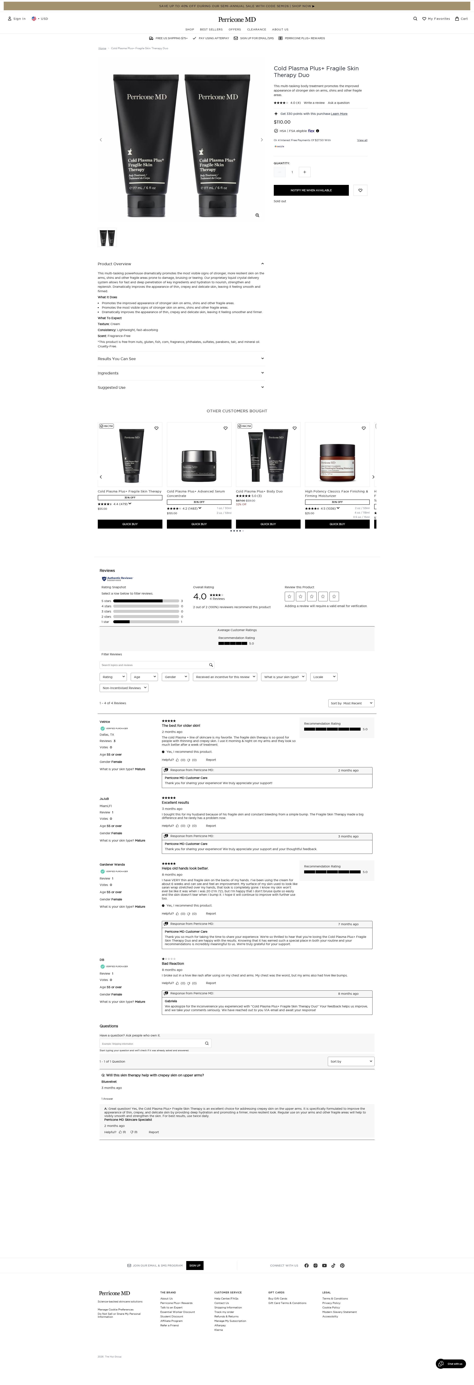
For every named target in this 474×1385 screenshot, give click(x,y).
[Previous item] (101, 477)
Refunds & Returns (226, 1316)
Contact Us (221, 1303)
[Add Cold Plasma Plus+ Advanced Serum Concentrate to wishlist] (225, 428)
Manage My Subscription (230, 1320)
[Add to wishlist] (360, 190)
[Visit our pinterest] (342, 1265)
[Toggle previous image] (101, 140)
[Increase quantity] (305, 172)
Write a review (314, 102)
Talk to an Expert (171, 1307)
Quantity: (282, 163)
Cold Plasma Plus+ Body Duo (259, 491)
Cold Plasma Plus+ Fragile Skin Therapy (129, 491)
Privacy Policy (331, 1303)
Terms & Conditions (335, 1298)
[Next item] (373, 477)
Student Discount (171, 1316)
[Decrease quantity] (280, 172)
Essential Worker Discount (177, 1311)
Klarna (218, 1329)
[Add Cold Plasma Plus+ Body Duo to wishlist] (294, 428)
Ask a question (339, 102)
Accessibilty (330, 1316)
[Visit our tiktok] (333, 1265)
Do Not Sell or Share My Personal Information (119, 1315)
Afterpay (220, 1325)
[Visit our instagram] (315, 1265)
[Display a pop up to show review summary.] (130, 503)
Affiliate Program (171, 1320)
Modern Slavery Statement (339, 1311)
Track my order (224, 1311)
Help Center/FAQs (226, 1298)
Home (102, 48)
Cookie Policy (331, 1307)
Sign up (194, 1265)
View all (362, 140)
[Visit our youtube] (324, 1265)
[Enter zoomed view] (257, 215)
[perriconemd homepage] (237, 19)
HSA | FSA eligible (293, 131)
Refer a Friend (169, 1325)
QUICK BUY (130, 524)
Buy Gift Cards (277, 1298)
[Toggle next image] (262, 140)
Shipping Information (228, 1307)
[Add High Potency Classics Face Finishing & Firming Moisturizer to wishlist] (363, 428)
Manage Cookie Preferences (116, 1309)
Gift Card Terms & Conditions (287, 1303)
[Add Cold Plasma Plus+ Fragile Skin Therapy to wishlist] (156, 428)
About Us (166, 1298)
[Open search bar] (415, 18)
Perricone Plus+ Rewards (176, 1303)
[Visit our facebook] (306, 1265)
